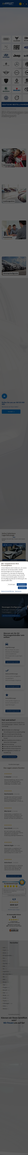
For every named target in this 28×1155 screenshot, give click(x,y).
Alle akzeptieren (22, 584)
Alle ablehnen (22, 587)
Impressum (18, 591)
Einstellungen (11, 584)
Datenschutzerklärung (7, 591)
